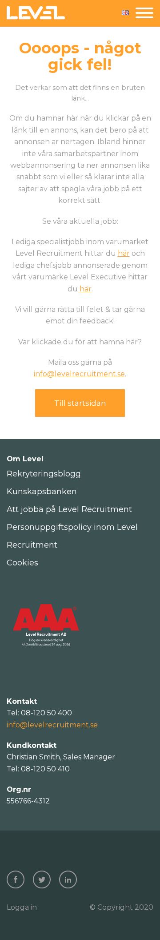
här (124, 253)
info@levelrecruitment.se (79, 374)
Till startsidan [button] (80, 403)
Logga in (22, 907)
